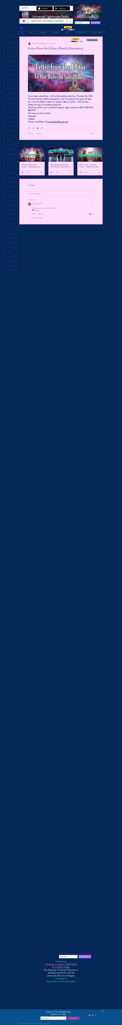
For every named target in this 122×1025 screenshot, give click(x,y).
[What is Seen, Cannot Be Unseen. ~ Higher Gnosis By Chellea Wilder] (90, 154)
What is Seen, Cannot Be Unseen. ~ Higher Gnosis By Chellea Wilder (88, 166)
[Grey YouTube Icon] (89, 1015)
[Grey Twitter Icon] (92, 1015)
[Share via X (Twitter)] (33, 128)
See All (101, 144)
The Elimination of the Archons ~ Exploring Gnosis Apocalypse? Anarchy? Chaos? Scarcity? (32, 166)
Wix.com (47, 1023)
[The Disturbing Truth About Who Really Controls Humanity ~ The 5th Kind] (61, 154)
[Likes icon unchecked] (33, 214)
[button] (67, 28)
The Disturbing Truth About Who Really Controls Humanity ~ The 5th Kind (61, 166)
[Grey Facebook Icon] (95, 1015)
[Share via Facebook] (29, 128)
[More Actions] (93, 204)
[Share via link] (42, 128)
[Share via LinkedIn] (37, 128)
